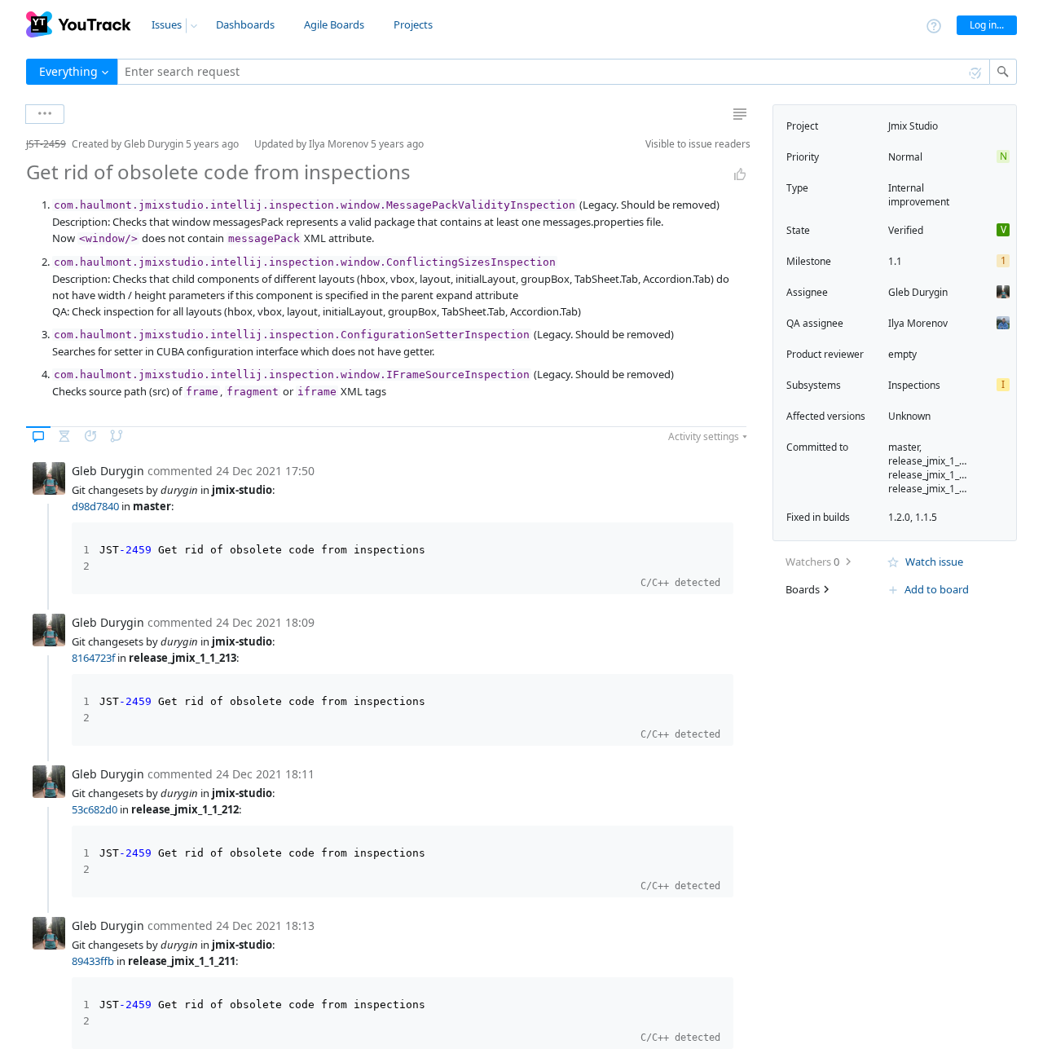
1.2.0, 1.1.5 (912, 517)
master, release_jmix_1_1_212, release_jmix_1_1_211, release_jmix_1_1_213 (938, 468)
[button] (13, 144)
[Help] (934, 25)
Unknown (909, 416)
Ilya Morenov (918, 323)
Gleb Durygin (918, 292)
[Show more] (44, 114)
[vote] (739, 174)
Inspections (914, 385)
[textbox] (553, 71)
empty (902, 354)
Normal (905, 157)
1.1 (895, 261)
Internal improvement (918, 195)
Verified (905, 230)
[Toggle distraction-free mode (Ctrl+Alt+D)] (740, 114)
